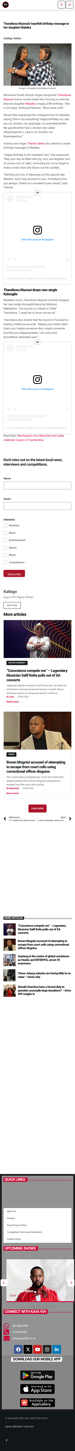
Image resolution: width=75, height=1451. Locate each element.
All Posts (12, 605)
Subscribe (14, 574)
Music (12, 554)
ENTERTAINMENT (17, 663)
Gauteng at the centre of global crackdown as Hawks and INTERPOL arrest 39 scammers (43, 960)
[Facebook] (18, 1349)
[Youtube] (37, 1349)
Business (14, 525)
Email (8, 499)
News (12, 532)
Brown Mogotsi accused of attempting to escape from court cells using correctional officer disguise (35, 767)
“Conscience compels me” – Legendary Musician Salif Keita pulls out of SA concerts (36, 675)
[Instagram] (47, 1349)
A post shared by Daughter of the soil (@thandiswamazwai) (38, 278)
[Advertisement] (37, 864)
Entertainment (17, 540)
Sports (13, 547)
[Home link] (6, 5)
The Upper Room (18, 1291)
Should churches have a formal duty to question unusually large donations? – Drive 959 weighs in (44, 990)
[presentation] (4, 1282)
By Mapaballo (12, 788)
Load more (37, 808)
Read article (14, 702)
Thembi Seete (36, 143)
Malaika (31, 103)
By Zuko (10, 697)
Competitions (17, 562)
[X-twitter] (28, 1349)
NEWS (11, 754)
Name (7, 478)
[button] (23, 1306)
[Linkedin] (56, 1349)
